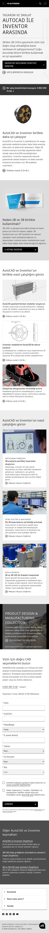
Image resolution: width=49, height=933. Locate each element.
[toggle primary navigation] (4, 3)
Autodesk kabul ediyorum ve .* (25, 784)
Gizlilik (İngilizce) (8, 924)
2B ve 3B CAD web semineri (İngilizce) (20, 867)
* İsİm (5, 703)
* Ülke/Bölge (8, 724)
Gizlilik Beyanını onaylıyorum (18, 785)
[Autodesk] (13, 3)
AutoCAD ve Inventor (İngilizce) (18, 841)
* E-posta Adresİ (10, 735)
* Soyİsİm (7, 714)
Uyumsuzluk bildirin (36, 924)
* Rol (5, 767)
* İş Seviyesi (8, 757)
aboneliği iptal (28, 795)
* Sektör (6, 746)
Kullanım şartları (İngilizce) (12, 926)
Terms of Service (8, 811)
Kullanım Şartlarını (22, 783)
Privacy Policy (38, 810)
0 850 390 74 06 (10, 686)
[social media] (10, 914)
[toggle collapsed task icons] (35, 3)
